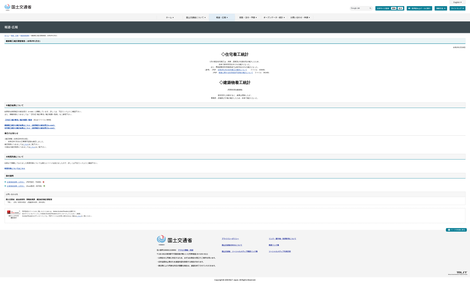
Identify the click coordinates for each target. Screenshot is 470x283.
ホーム (7, 35)
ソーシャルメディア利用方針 (280, 251)
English (456, 2)
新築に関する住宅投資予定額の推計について (236, 73)
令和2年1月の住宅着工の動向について (232, 70)
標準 (393, 8)
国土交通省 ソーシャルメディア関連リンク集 (240, 251)
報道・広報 (14, 35)
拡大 (400, 8)
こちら (26, 144)
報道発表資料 (24, 35)
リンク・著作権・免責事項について (282, 238)
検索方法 (439, 8)
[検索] (370, 8)
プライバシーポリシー (230, 238)
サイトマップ (456, 8)
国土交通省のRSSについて (232, 245)
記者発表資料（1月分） (16, 182)
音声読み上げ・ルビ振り (421, 8)
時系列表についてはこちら (15, 168)
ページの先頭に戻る (458, 230)
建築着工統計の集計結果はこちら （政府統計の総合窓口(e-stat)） (30, 125)
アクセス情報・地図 (185, 250)
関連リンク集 (274, 245)
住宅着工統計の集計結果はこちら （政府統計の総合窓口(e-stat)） (30, 128)
